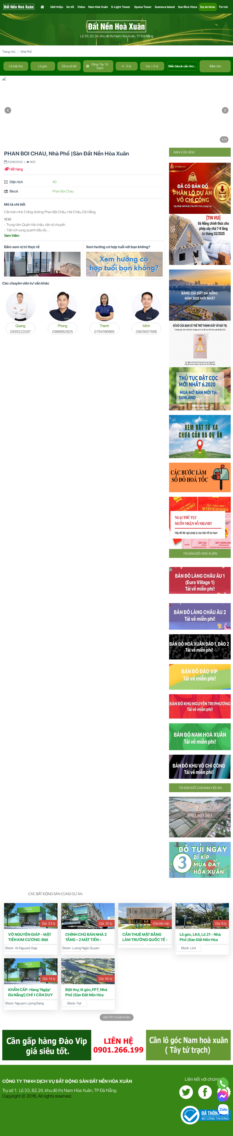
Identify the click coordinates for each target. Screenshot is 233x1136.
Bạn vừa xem (184, 152)
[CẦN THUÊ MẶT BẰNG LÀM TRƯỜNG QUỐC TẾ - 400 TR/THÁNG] (145, 916)
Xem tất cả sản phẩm (116, 1017)
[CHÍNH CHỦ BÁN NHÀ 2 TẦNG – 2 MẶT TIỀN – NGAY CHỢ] (88, 916)
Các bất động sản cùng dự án (55, 894)
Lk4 (193, 948)
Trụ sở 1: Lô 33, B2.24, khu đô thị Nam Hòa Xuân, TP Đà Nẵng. (59, 1090)
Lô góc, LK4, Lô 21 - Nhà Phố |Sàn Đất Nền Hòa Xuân (200, 939)
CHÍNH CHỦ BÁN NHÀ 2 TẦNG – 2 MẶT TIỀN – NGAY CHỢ (86, 939)
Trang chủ (8, 51)
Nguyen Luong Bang (29, 1003)
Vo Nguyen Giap (26, 948)
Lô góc (42, 66)
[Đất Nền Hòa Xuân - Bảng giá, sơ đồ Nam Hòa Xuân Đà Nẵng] (116, 26)
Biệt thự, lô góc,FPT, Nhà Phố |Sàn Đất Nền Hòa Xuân (86, 994)
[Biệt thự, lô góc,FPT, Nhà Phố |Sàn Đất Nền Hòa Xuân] (88, 971)
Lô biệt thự (16, 66)
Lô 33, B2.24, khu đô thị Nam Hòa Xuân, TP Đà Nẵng (116, 36)
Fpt (79, 1003)
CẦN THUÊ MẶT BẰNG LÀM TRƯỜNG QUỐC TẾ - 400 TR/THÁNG (145, 939)
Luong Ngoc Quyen (85, 948)
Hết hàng (16, 169)
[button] (225, 111)
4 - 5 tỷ (126, 66)
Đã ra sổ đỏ (69, 66)
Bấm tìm (215, 66)
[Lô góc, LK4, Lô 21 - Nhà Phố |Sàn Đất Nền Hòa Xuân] (202, 916)
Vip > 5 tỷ (152, 66)
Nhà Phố (26, 51)
